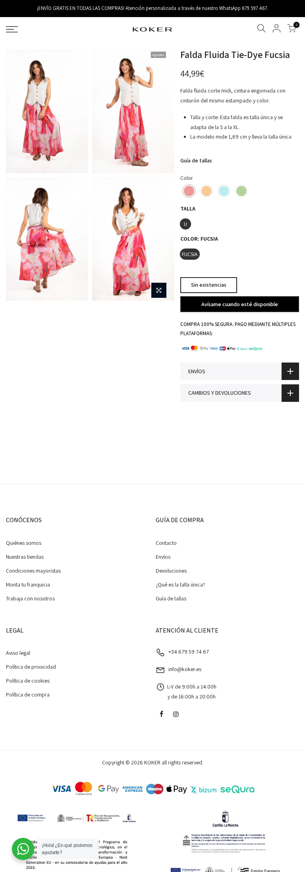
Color (186, 177)
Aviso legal (18, 652)
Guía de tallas (196, 160)
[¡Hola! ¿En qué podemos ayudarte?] (23, 849)
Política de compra (28, 694)
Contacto (166, 542)
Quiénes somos (23, 542)
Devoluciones (171, 570)
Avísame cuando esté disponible (239, 303)
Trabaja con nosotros (30, 598)
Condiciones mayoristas (33, 570)
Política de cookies (28, 680)
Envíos (163, 556)
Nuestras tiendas (25, 556)
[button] (189, 191)
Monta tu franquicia (28, 584)
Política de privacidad (31, 666)
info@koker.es (184, 669)
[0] (291, 29)
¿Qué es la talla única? (180, 584)
